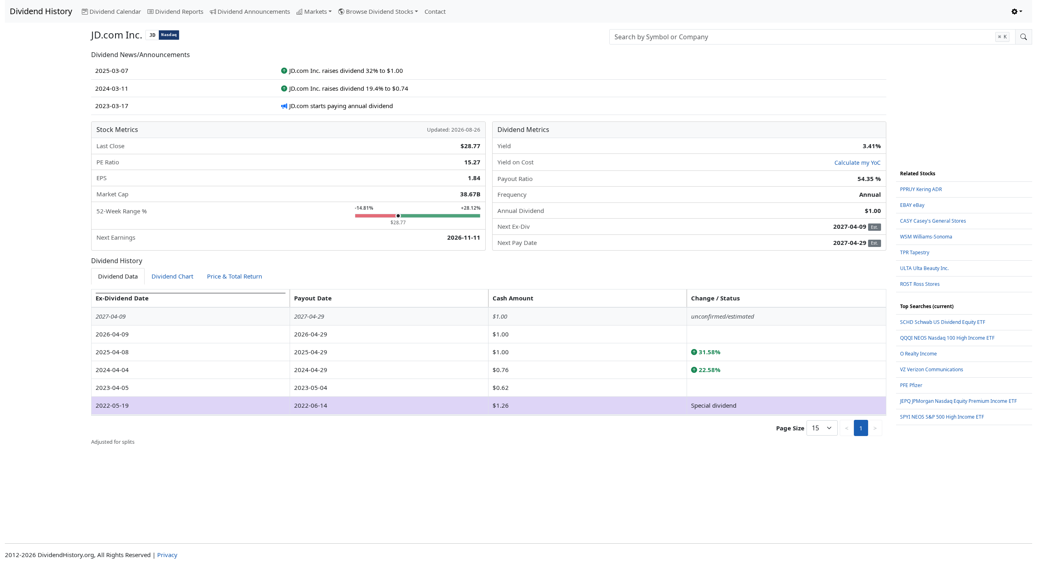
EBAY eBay (912, 205)
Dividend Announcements (254, 11)
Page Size (790, 428)
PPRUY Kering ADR (921, 189)
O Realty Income (918, 353)
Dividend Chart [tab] (172, 276)
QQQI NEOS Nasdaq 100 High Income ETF (947, 337)
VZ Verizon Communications (931, 369)
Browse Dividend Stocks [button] (379, 11)
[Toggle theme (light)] (1017, 11)
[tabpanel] (488, 367)
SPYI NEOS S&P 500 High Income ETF (942, 416)
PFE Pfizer (911, 385)
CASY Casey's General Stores (933, 220)
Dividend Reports (179, 11)
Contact (435, 11)
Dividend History (41, 11)
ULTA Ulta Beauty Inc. (924, 268)
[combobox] (812, 37)
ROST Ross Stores (920, 284)
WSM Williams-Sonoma (926, 236)
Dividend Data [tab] (118, 276)
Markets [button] (315, 11)
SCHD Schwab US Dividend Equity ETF (942, 322)
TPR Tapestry (914, 252)
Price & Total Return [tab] (234, 276)
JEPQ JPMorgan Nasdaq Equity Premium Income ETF (958, 401)
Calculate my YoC (857, 162)
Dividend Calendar (115, 11)
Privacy (167, 555)
